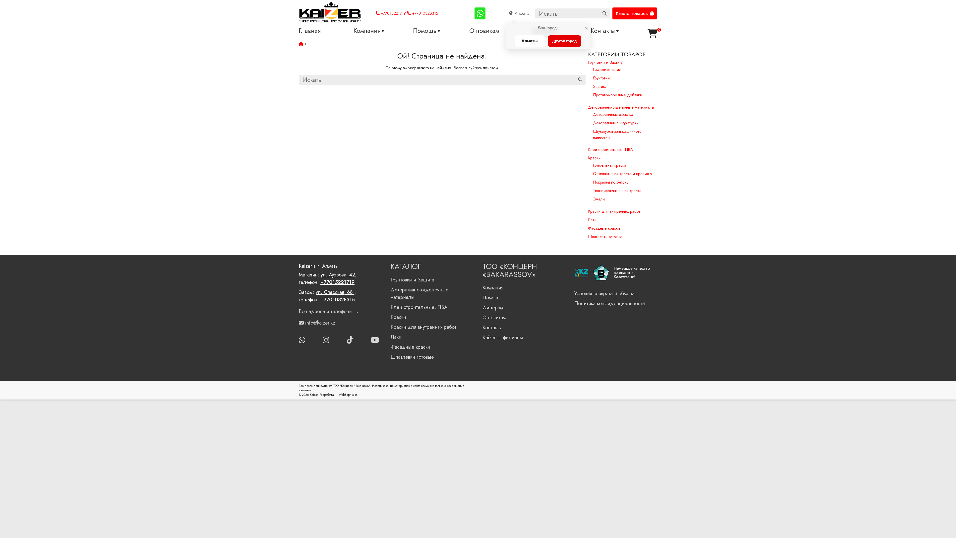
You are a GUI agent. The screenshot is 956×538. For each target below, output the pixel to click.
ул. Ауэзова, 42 (338, 274)
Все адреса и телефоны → (329, 311)
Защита (599, 86)
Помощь (424, 30)
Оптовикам (484, 30)
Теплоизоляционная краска (617, 191)
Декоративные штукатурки (616, 123)
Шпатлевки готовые (605, 237)
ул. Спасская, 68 (335, 292)
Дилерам (492, 307)
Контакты (603, 30)
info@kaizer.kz (319, 323)
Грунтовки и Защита (605, 62)
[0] (652, 33)
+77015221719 (393, 13)
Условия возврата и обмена (604, 293)
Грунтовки (601, 78)
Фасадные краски (604, 228)
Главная (310, 30)
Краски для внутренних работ (614, 211)
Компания (367, 30)
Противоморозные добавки (617, 95)
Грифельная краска (609, 165)
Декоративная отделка (613, 114)
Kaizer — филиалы (502, 337)
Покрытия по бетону (610, 182)
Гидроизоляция (607, 69)
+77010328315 (424, 13)
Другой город (564, 41)
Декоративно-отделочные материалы (621, 107)
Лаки (592, 220)
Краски (594, 158)
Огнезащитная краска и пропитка (622, 174)
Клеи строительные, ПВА (610, 149)
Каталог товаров (632, 13)
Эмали (599, 199)
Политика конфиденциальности (609, 303)
